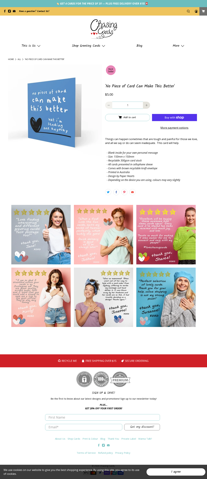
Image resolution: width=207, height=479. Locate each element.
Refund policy (105, 452)
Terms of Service (86, 452)
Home (11, 59)
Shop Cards (74, 438)
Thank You (113, 438)
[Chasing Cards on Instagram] (10, 12)
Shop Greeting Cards (86, 45)
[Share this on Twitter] (108, 192)
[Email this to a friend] (132, 192)
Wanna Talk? (145, 438)
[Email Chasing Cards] (15, 12)
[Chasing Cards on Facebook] (5, 12)
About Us (60, 438)
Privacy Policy (122, 452)
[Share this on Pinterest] (124, 192)
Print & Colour (90, 438)
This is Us (29, 45)
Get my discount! (142, 427)
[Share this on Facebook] (116, 192)
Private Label (128, 438)
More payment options (174, 128)
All (19, 59)
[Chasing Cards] (103, 29)
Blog (139, 45)
